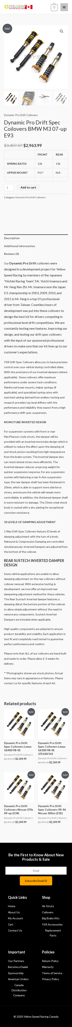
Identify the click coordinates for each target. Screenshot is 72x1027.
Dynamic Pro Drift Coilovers (21, 115)
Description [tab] (12, 238)
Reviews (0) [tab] (11, 253)
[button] (61, 31)
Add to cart (28, 187)
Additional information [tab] (19, 246)
